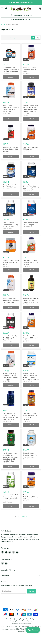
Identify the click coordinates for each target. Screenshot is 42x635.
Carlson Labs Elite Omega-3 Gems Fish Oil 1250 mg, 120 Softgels (11, 70)
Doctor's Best (6, 113)
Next (24, 516)
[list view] (37, 37)
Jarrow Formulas (27, 190)
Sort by (12, 38)
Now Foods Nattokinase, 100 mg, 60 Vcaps (30, 497)
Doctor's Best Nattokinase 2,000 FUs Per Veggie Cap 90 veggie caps (11, 108)
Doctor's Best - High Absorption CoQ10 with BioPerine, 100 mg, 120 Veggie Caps (11, 377)
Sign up (31, 591)
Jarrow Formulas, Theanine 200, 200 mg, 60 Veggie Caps (31, 187)
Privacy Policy (20, 619)
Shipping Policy (15, 621)
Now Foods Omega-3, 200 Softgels (30, 148)
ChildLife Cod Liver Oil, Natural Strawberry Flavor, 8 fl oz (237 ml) (31, 300)
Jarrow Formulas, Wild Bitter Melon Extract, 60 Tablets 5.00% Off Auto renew (10, 498)
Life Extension (7, 421)
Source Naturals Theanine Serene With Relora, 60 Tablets (30, 455)
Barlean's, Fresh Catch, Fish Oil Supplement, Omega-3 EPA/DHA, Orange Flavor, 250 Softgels (30, 109)
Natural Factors (27, 381)
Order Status (9, 619)
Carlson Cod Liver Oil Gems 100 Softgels (10, 186)
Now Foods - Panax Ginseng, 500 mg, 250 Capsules (30, 262)
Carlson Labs (6, 73)
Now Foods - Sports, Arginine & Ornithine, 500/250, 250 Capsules (30, 416)
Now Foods (26, 73)
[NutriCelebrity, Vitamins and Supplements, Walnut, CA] (21, 602)
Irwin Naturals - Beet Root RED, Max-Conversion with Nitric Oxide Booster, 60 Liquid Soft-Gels (10, 457)
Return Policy (30, 619)
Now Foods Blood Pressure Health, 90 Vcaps (29, 70)
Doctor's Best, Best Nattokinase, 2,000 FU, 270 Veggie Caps (11, 300)
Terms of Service (27, 621)
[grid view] (33, 37)
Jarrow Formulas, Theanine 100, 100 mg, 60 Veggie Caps (10, 225)
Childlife (25, 304)
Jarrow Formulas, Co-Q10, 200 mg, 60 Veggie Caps (10, 338)
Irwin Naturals (6, 463)
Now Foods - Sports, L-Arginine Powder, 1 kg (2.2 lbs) (11, 262)
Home (3, 24)
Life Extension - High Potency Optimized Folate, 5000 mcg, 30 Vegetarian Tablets (10, 416)
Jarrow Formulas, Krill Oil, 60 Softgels (30, 224)
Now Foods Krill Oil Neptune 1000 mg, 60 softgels (30, 338)
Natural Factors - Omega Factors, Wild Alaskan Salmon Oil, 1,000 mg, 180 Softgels (31, 377)
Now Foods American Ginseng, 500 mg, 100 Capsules (10, 149)
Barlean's (25, 115)
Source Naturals (27, 459)
